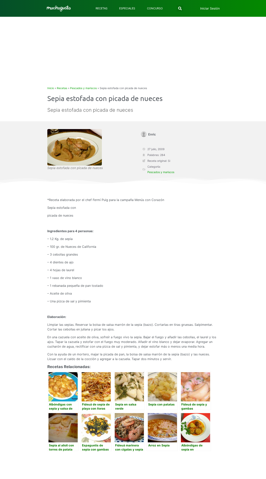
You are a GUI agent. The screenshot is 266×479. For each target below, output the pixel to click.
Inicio (50, 88)
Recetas (101, 8)
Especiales (127, 8)
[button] (180, 8)
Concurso (155, 8)
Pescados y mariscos (83, 88)
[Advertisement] (133, 46)
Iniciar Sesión (210, 8)
